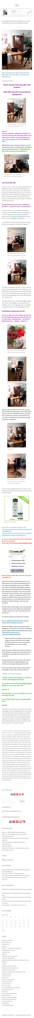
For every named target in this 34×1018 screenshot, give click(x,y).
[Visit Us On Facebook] (11, 795)
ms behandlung (11, 750)
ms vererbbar (15, 756)
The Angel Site (5, 1003)
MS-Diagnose (8, 758)
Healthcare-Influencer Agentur (9, 956)
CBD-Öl (16, 491)
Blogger (4, 736)
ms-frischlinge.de (6, 983)
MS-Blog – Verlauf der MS (8, 979)
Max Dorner (5, 977)
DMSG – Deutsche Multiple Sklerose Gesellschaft (14, 834)
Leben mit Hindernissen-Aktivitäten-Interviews (13, 842)
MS (19, 748)
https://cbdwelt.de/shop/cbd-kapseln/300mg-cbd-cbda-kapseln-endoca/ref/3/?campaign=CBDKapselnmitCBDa (17, 632)
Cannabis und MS (16, 736)
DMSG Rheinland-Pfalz (7, 836)
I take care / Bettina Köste (8, 958)
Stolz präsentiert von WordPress (23, 1015)
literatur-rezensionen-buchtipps (10, 968)
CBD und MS (9, 738)
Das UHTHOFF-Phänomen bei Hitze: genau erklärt (14, 877)
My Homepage (5, 905)
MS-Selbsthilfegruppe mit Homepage (11, 987)
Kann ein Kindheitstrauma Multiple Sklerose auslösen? (15, 875)
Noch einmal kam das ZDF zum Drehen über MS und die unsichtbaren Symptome (16, 75)
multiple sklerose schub (12, 764)
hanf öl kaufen (18, 742)
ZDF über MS (19, 778)
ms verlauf (22, 756)
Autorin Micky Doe (6, 942)
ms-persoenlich (16, 758)
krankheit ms (8, 748)
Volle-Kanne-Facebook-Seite (17, 216)
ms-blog (27, 756)
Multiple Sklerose (13, 760)
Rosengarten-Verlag (7, 1001)
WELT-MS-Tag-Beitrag (8, 139)
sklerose (25, 770)
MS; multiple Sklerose (25, 758)
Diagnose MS (16, 738)
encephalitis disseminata (13, 740)
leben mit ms (15, 748)
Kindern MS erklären (18, 746)
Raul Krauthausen (6, 995)
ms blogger (18, 750)
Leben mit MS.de (6, 844)
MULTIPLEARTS (8, 768)
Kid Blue (4, 964)
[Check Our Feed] (19, 795)
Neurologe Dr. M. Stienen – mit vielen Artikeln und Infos (15, 848)
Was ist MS (20, 774)
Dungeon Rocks (6, 952)
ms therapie (21, 754)
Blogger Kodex (5, 944)
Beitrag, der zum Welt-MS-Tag (16, 214)
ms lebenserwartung (20, 752)
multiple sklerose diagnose (24, 760)
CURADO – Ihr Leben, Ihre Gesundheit (11, 948)
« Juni (3, 930)
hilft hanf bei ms (23, 744)
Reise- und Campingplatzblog (9, 997)
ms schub (8, 754)
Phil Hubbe (4, 991)
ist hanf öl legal (8, 746)
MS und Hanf (8, 756)
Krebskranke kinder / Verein (9, 966)
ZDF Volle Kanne (27, 778)
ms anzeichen (24, 748)
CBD (22, 736)
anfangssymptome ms (19, 732)
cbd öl (24, 736)
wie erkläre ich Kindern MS (14, 776)
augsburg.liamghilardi (7, 940)
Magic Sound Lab (6, 975)
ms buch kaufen (25, 750)
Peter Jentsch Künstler (7, 989)
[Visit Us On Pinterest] (14, 795)
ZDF (15, 778)
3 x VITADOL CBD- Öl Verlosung (18, 905)
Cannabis (8, 736)
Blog (29, 734)
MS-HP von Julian (6, 985)
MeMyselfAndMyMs (7, 846)
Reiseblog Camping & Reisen (9, 999)
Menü (17, 5)
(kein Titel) (4, 879)
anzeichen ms (9, 734)
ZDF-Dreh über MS (6, 780)
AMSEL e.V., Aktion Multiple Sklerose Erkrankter (13, 832)
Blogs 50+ (4, 946)
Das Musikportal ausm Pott (8, 950)
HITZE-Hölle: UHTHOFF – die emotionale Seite (13, 873)
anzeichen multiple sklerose (20, 734)
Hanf (8, 742)
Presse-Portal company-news (9, 993)
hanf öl (12, 742)
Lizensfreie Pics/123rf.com (8, 970)
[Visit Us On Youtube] (17, 795)
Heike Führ (24, 742)
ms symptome (14, 754)
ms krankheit (11, 752)
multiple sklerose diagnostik (9, 762)
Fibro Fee (4, 954)
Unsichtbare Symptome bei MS (9, 774)
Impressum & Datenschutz (8, 1015)
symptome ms (12, 772)
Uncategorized (25, 730)
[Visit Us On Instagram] (22, 795)
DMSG (21, 738)
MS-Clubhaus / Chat (7, 981)
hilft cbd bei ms (15, 744)
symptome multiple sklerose (24, 772)
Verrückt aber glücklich (7, 850)
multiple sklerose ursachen (12, 766)
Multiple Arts (5, 760)
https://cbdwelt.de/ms (25, 543)
